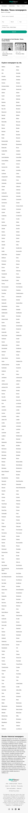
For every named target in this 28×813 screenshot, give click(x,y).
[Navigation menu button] (1, 2)
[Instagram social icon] (16, 809)
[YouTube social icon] (19, 809)
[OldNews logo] (13, 1)
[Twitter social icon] (12, 809)
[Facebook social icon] (9, 809)
